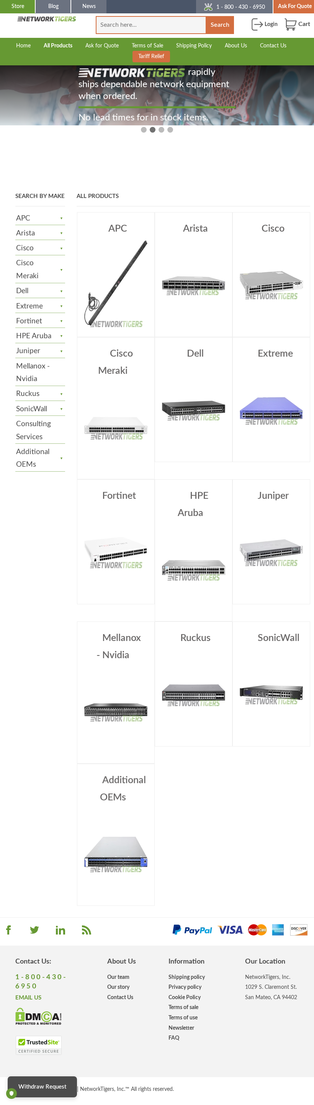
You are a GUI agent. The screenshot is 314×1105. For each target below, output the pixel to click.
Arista (25, 233)
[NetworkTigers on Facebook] (8, 933)
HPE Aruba (33, 336)
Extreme (29, 306)
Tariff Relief (151, 56)
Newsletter (181, 1028)
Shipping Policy (194, 46)
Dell (22, 291)
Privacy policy (184, 987)
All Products (58, 46)
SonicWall (31, 409)
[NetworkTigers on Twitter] (34, 933)
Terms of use (183, 1018)
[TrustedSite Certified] (38, 1045)
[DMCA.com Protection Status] (38, 1016)
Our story (118, 987)
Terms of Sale (147, 46)
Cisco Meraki (27, 270)
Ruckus (27, 394)
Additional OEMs (32, 458)
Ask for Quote (102, 46)
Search (220, 25)
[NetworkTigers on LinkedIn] (60, 933)
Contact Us (273, 46)
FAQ (173, 1038)
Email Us (28, 998)
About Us (236, 46)
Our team (118, 977)
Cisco (25, 248)
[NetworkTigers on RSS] (86, 933)
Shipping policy (186, 977)
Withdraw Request (42, 1087)
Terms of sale (183, 1007)
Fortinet (29, 321)
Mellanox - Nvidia (118, 646)
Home (23, 46)
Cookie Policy (184, 997)
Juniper (28, 351)
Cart (303, 24)
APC (23, 218)
